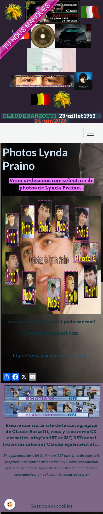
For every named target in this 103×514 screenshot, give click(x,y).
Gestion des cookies (51, 505)
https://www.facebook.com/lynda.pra (52, 355)
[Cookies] (9, 504)
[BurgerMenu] (90, 133)
